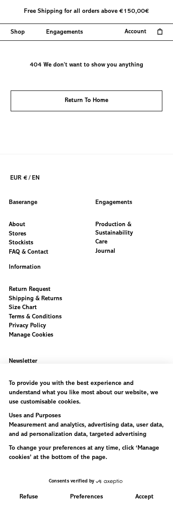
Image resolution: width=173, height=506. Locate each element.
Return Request (30, 289)
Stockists (21, 243)
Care (101, 242)
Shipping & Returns (35, 298)
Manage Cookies (31, 335)
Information (25, 267)
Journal (105, 251)
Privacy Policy (27, 326)
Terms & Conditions (35, 316)
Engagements (113, 202)
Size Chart (23, 307)
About (17, 225)
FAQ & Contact (28, 252)
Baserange (23, 202)
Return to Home (86, 100)
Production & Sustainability (114, 229)
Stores (17, 233)
